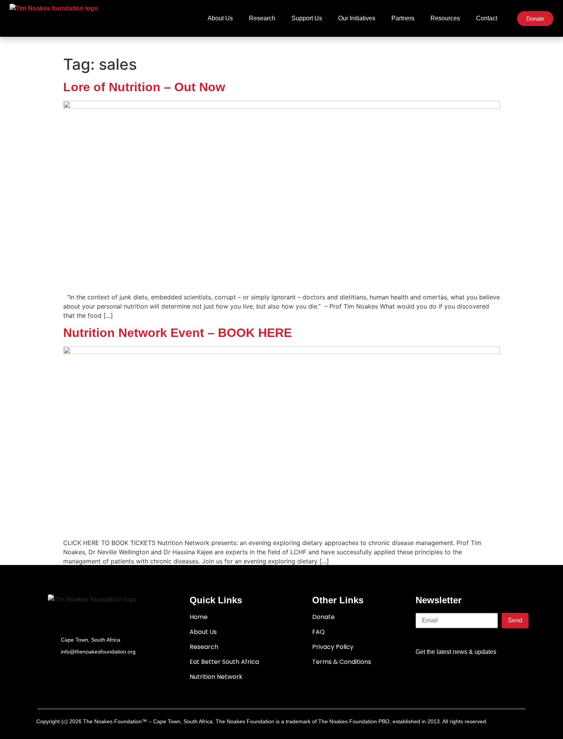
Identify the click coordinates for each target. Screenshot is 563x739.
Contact (486, 18)
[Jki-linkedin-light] (515, 674)
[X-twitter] (449, 674)
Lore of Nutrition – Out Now (144, 87)
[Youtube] (471, 674)
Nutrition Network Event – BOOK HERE (177, 333)
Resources (445, 18)
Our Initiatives (356, 18)
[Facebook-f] (426, 674)
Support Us (306, 18)
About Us (220, 18)
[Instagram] (493, 674)
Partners (402, 18)
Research (262, 18)
